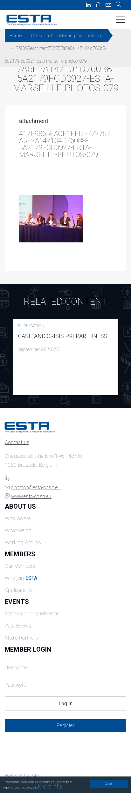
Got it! (108, 783)
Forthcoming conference (32, 614)
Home (16, 35)
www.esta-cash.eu (31, 496)
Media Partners (21, 638)
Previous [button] (3, 358)
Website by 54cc (23, 776)
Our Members (20, 566)
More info (50, 786)
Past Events (18, 626)
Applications (18, 590)
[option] (65, 357)
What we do (18, 530)
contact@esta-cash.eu (35, 488)
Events (17, 602)
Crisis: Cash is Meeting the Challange (67, 35)
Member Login (28, 649)
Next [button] (127, 358)
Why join (21, 578)
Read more (65, 357)
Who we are (18, 518)
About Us (20, 506)
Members (20, 554)
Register (65, 725)
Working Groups (23, 542)
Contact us (17, 442)
